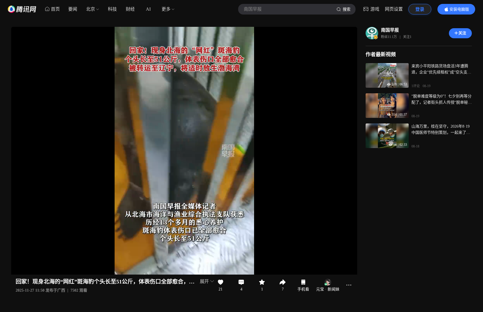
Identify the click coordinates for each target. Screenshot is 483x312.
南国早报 (390, 30)
